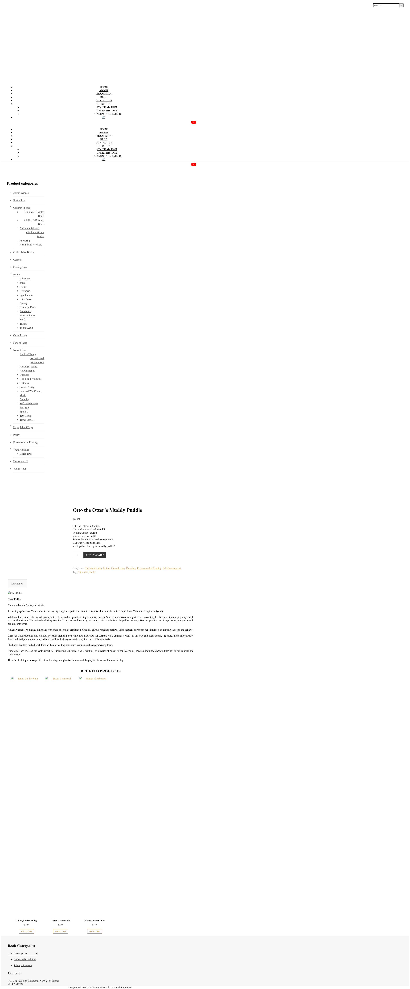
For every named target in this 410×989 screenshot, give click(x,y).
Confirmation (107, 107)
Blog (103, 97)
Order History (107, 110)
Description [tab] (17, 583)
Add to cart (95, 555)
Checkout (104, 103)
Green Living (118, 568)
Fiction (106, 568)
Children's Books (86, 572)
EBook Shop (104, 93)
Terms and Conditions (25, 959)
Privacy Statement (23, 965)
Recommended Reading (149, 568)
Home (104, 87)
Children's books (93, 568)
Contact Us (104, 100)
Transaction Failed (107, 113)
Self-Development (172, 568)
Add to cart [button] (26, 931)
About (103, 90)
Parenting (131, 568)
